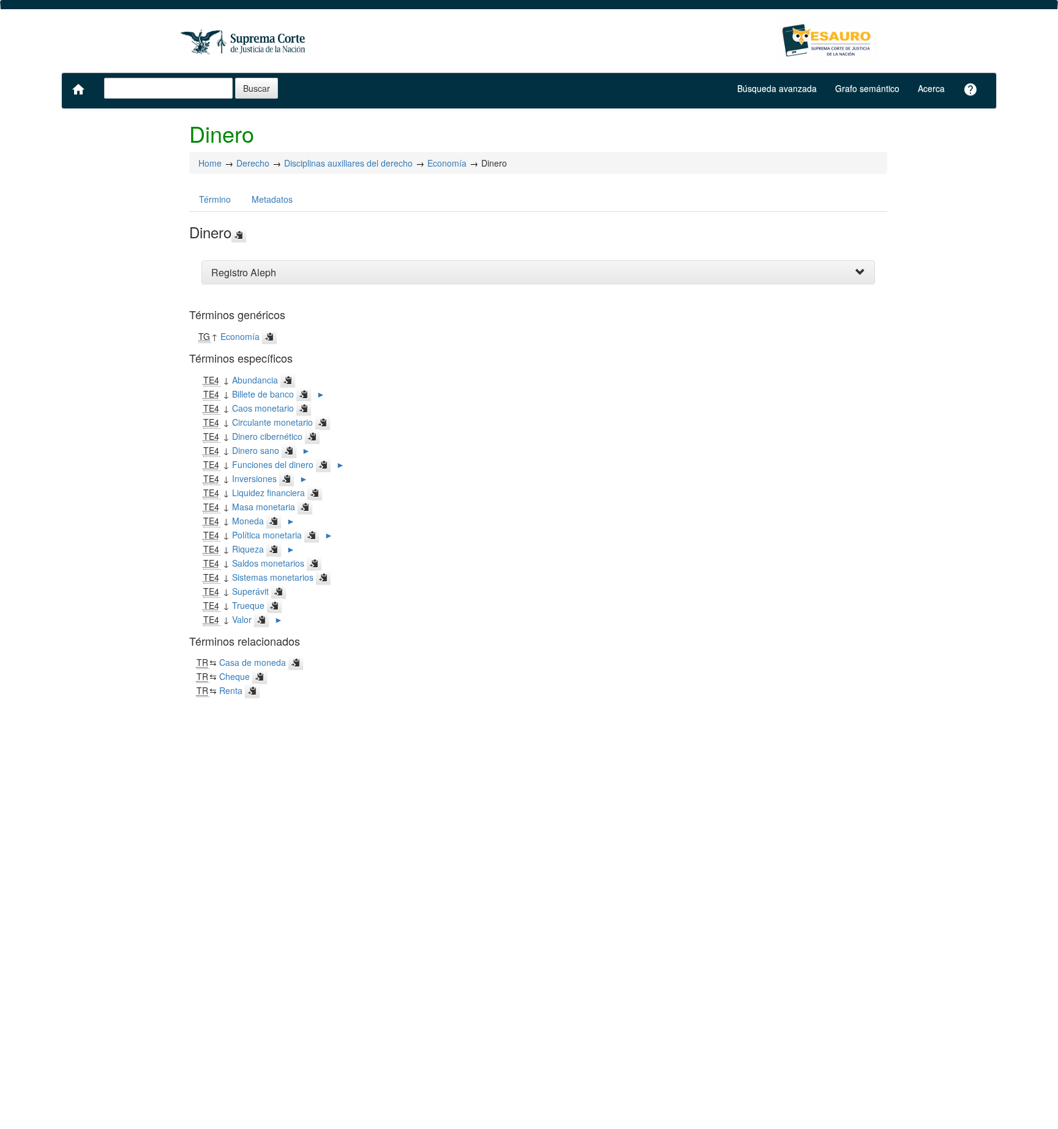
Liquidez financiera (268, 492)
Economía (447, 163)
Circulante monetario (272, 422)
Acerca (931, 88)
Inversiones (254, 478)
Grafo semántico (867, 88)
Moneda (248, 521)
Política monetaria (267, 535)
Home (210, 163)
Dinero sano (255, 450)
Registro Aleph (243, 272)
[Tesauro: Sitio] (244, 41)
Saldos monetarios (268, 563)
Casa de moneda (252, 662)
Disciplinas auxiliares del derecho (348, 163)
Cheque (234, 676)
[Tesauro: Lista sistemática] (827, 41)
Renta (230, 690)
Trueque (248, 605)
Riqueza (248, 549)
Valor (242, 619)
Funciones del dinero (272, 464)
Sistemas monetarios (272, 577)
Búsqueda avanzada (777, 88)
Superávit (250, 591)
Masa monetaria (263, 506)
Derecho (252, 163)
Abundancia (255, 380)
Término (215, 199)
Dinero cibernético (267, 436)
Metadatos (272, 199)
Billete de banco (263, 394)
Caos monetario (263, 408)
